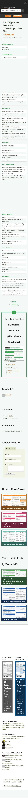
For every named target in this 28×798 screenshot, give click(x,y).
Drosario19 (8, 395)
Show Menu (25, 2)
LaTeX (9, 373)
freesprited (8, 706)
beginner (22, 713)
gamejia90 (8, 755)
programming (20, 711)
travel (21, 727)
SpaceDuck (8, 744)
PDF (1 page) (11, 364)
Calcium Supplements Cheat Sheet (14, 601)
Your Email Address (10, 459)
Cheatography (6, 723)
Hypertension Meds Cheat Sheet (13, 544)
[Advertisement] (11, 2)
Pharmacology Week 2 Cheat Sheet (14, 508)
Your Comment (9, 464)
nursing (14, 301)
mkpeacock (21, 699)
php (19, 707)
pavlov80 (7, 759)
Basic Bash (19, 755)
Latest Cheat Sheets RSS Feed (13, 785)
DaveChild (8, 741)
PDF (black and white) (14, 371)
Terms (14, 781)
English (11, 415)
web (18, 713)
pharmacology (15, 304)
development (20, 709)
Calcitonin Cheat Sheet (10, 619)
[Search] (22, 10)
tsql (6, 710)
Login (8, 16)
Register (17, 16)
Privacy (20, 781)
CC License (7, 781)
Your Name (8, 454)
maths (4, 729)
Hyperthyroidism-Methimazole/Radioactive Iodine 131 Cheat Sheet (13, 581)
